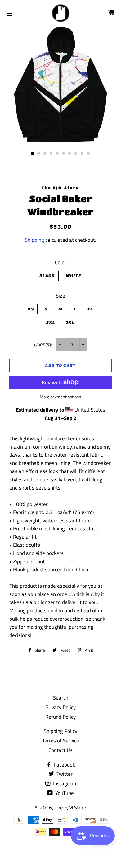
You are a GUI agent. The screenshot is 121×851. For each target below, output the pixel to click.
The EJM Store (70, 808)
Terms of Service (60, 741)
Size (60, 296)
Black (47, 275)
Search (60, 698)
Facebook (64, 765)
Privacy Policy (60, 707)
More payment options (60, 396)
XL (90, 309)
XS (31, 309)
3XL (70, 322)
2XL (50, 322)
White (74, 275)
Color (60, 262)
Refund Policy (60, 717)
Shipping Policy (60, 731)
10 (88, 153)
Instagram (64, 783)
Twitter (64, 774)
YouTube (64, 793)
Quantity (43, 344)
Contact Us (60, 750)
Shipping (34, 240)
